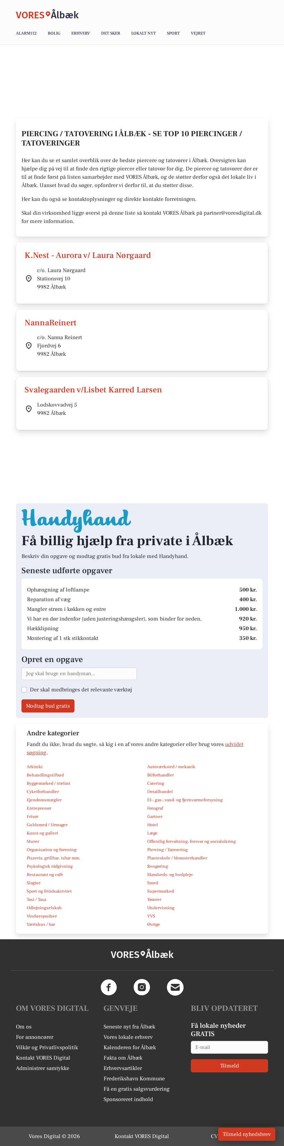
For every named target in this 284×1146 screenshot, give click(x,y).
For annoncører (34, 1037)
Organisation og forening (52, 849)
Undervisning (161, 908)
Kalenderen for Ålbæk (130, 1047)
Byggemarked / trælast (48, 783)
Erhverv (80, 33)
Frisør (32, 816)
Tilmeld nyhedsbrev (247, 1134)
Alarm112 (26, 33)
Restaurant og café (45, 874)
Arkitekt (35, 767)
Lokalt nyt (143, 33)
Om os (24, 1026)
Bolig (54, 33)
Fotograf (155, 808)
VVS (151, 916)
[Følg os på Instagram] (142, 987)
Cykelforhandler (43, 791)
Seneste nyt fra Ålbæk (129, 1026)
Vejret (198, 33)
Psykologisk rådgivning (50, 866)
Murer (33, 841)
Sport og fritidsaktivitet (49, 891)
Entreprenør (39, 808)
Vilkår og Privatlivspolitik (47, 1047)
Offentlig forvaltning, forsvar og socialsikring (191, 841)
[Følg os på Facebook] (108, 987)
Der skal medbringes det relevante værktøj (81, 689)
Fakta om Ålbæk (123, 1057)
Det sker (110, 33)
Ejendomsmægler (44, 800)
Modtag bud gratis (48, 705)
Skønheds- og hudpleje (170, 874)
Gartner (154, 816)
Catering (155, 783)
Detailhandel (160, 791)
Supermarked (160, 891)
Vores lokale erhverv (128, 1037)
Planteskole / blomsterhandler (177, 858)
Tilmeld (229, 1065)
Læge (152, 833)
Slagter (34, 883)
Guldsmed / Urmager (47, 825)
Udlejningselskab (44, 908)
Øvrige (153, 924)
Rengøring (157, 866)
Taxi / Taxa (36, 899)
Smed (152, 883)
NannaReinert (51, 322)
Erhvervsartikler (123, 1068)
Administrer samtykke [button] (42, 1068)
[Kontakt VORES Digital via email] (175, 987)
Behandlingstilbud (45, 775)
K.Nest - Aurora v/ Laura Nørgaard (88, 255)
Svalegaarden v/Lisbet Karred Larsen (93, 389)
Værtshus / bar (41, 924)
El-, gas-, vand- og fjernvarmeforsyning (185, 800)
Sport (173, 33)
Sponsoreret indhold (128, 1099)
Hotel (152, 825)
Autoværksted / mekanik (171, 767)
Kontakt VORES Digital (43, 1057)
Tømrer (154, 899)
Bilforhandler (160, 775)
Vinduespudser (42, 916)
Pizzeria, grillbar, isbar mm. (54, 858)
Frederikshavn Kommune (134, 1078)
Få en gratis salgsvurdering (137, 1089)
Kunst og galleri (42, 833)
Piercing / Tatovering (167, 849)
